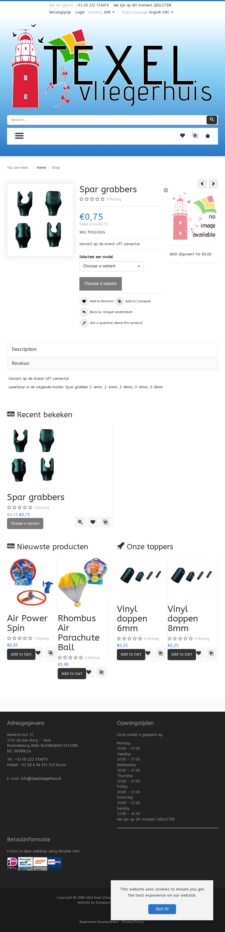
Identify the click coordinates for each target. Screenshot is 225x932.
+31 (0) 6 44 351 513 (37, 765)
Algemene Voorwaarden (99, 922)
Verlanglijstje (60, 12)
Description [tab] (24, 349)
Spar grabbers (35, 497)
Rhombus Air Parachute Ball (79, 633)
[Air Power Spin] (32, 582)
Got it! (162, 909)
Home (41, 168)
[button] (165, 191)
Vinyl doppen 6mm (132, 619)
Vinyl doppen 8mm (183, 619)
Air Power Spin (27, 623)
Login (80, 12)
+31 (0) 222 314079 (92, 5)
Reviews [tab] (20, 363)
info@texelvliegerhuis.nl (41, 779)
